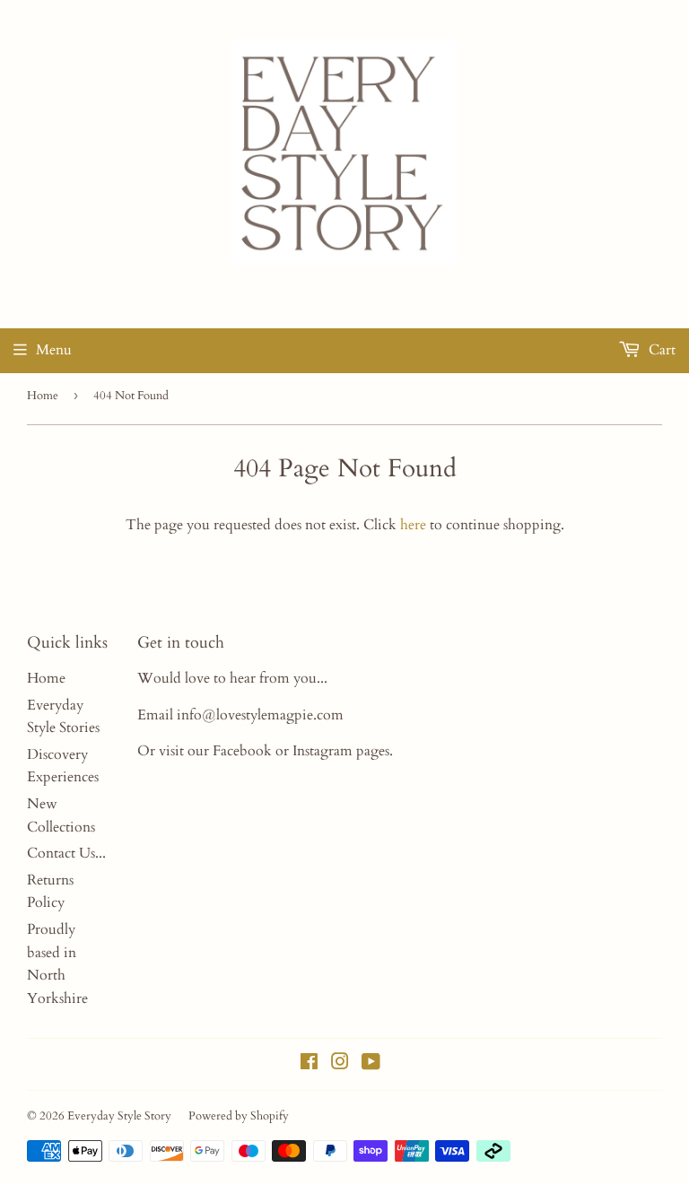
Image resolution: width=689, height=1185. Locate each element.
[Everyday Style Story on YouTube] (371, 1064)
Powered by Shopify (238, 1116)
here (413, 525)
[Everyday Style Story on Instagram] (340, 1064)
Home (42, 396)
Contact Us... (66, 853)
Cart (660, 350)
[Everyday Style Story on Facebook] (309, 1064)
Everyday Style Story (119, 1116)
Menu (54, 350)
